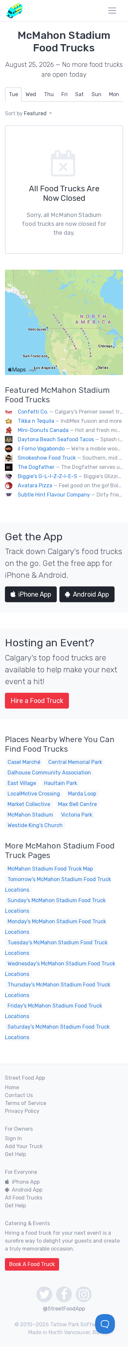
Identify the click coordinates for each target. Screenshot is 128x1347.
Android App (91, 594)
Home (12, 1087)
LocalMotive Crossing (34, 794)
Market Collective (29, 804)
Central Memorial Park (75, 762)
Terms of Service (25, 1103)
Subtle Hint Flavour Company (54, 495)
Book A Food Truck (32, 1264)
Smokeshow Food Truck (47, 458)
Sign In (13, 1138)
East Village (22, 783)
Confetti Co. (33, 412)
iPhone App (34, 594)
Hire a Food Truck (37, 701)
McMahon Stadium (30, 815)
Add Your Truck (24, 1146)
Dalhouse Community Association (49, 772)
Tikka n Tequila (36, 421)
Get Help (15, 1154)
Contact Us (19, 1095)
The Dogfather (36, 467)
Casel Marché (24, 762)
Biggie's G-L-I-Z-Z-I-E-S (47, 476)
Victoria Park (76, 815)
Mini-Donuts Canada (43, 430)
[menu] (112, 10)
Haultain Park (60, 783)
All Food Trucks (23, 1198)
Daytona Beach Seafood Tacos (56, 439)
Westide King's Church (35, 825)
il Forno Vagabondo (41, 448)
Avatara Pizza (35, 485)
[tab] (13, 94)
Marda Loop (82, 794)
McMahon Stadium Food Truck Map (50, 869)
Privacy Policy (22, 1111)
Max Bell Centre (77, 804)
